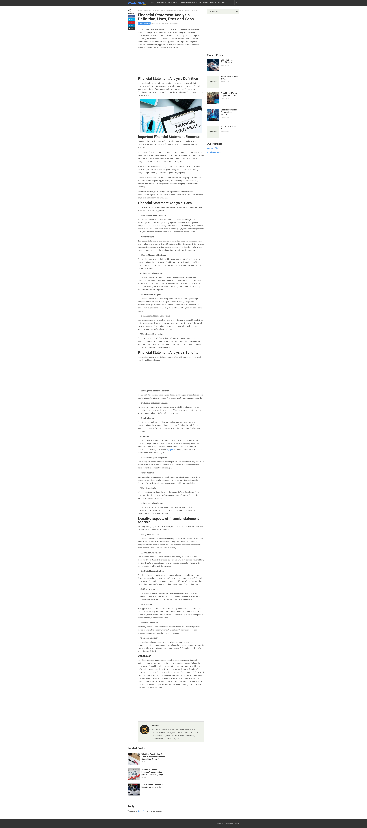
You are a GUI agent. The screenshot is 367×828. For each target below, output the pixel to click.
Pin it (132, 22)
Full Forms (203, 2)
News (212, 2)
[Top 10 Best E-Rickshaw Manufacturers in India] (134, 789)
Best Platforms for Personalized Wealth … (229, 112)
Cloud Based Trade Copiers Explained (229, 94)
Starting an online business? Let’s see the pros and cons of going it (152, 772)
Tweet (131, 19)
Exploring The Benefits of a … (227, 61)
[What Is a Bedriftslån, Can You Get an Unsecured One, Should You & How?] (134, 759)
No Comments (174, 23)
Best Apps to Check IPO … (229, 77)
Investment (172, 2)
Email (132, 28)
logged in (142, 811)
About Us (221, 2)
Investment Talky (212, 148)
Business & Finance (188, 2)
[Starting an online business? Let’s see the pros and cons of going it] (134, 774)
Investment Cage (222, 823)
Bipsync (170, 449)
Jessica (155, 23)
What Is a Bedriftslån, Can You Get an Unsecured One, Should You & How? (153, 756)
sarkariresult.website (214, 152)
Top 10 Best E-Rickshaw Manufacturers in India (151, 786)
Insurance (160, 2)
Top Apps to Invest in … (229, 127)
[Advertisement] (171, 63)
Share (131, 16)
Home (151, 2)
